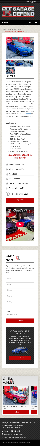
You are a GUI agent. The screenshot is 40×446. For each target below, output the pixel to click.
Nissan (20, 29)
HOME (6, 22)
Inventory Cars (12, 29)
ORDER (20, 200)
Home (4, 29)
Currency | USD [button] (31, 2)
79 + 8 (8, 311)
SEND (20, 321)
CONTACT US (20, 358)
